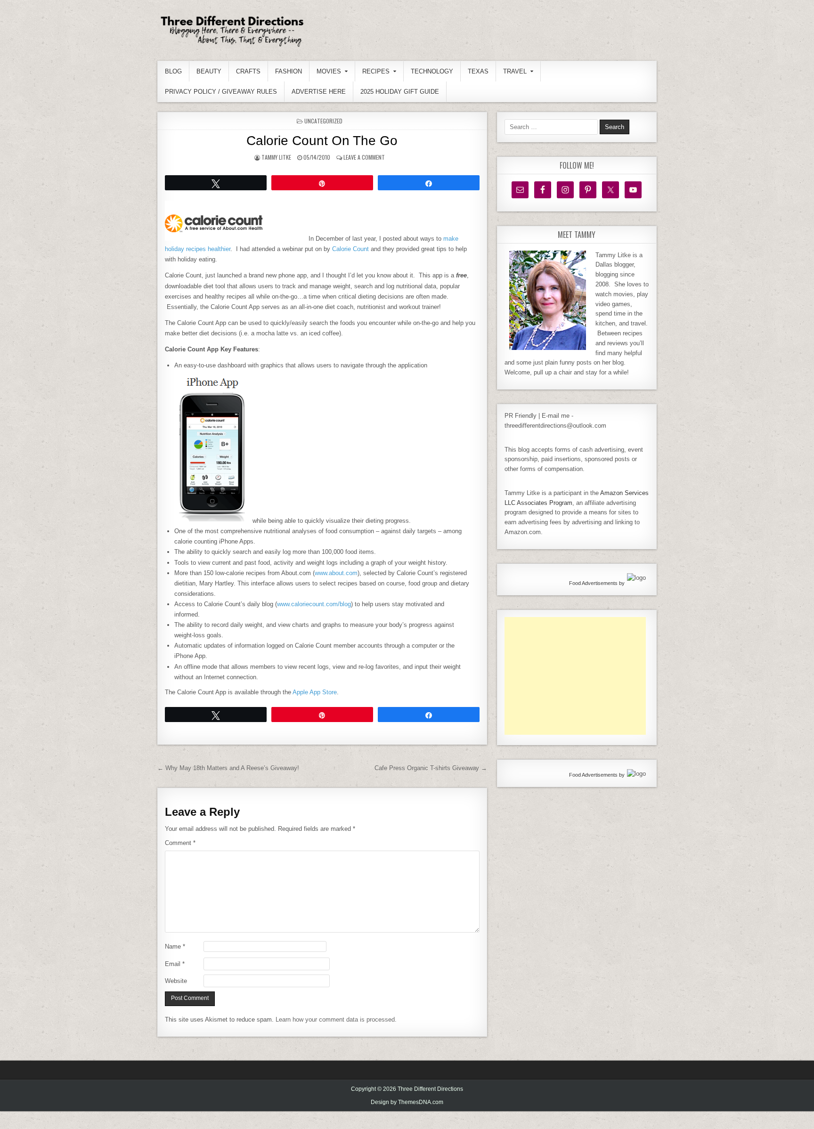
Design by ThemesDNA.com (407, 1102)
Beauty (208, 71)
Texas (478, 71)
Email (175, 963)
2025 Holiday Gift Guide (399, 91)
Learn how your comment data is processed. (336, 1019)
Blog (173, 71)
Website (176, 980)
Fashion (288, 71)
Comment (180, 842)
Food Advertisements (593, 583)
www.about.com (336, 573)
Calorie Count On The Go (322, 140)
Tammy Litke (276, 157)
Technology (432, 71)
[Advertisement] (575, 676)
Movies (329, 71)
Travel (515, 71)
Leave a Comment (364, 157)
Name (175, 946)
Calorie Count (350, 248)
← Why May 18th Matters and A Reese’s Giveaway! (228, 768)
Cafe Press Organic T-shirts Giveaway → (430, 768)
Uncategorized (323, 121)
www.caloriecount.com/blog (314, 604)
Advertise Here (319, 91)
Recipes (376, 71)
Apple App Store (315, 692)
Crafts (248, 71)
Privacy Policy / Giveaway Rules (221, 91)
